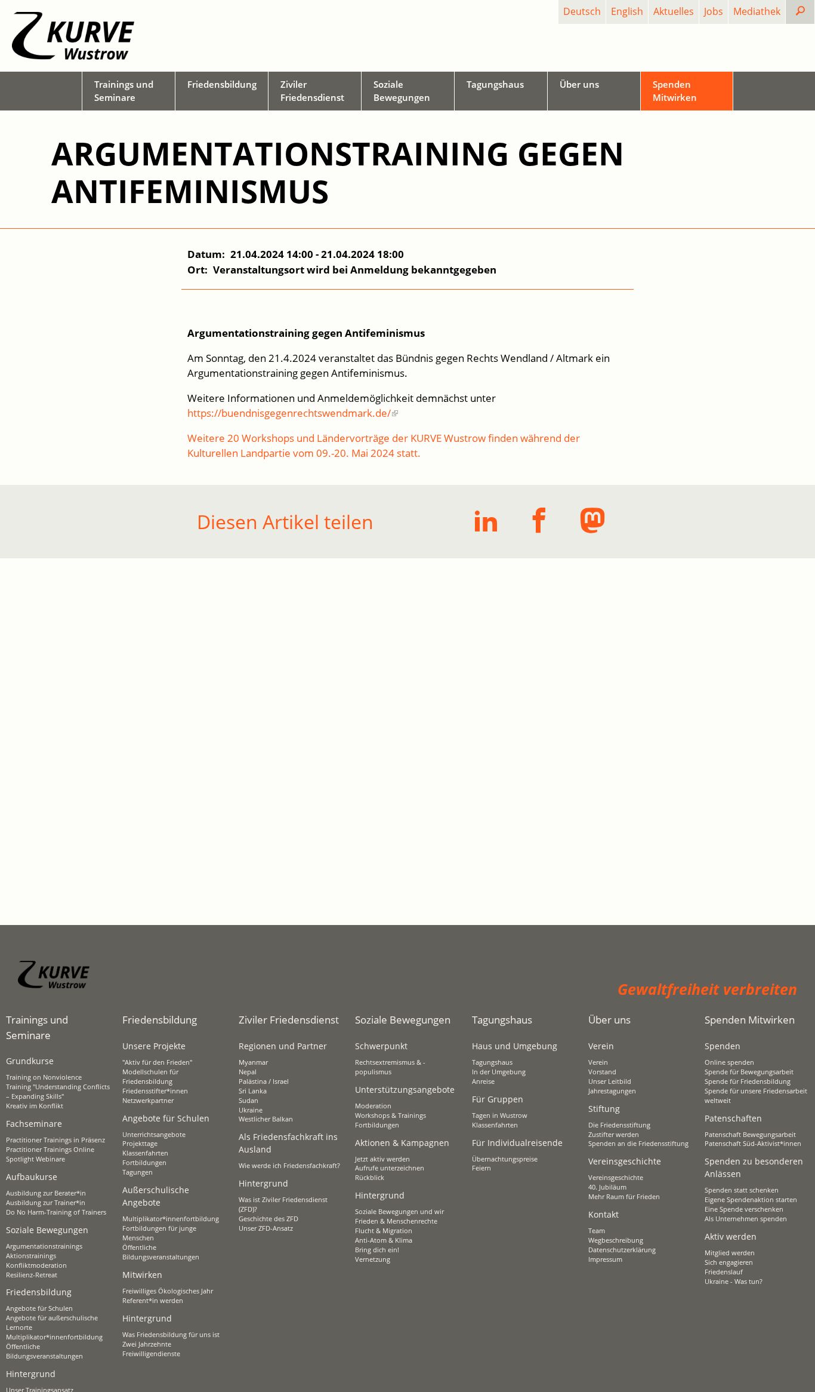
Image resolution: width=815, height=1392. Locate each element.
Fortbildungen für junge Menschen (159, 1233)
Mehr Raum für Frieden (624, 1197)
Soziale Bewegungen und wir (399, 1211)
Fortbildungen (144, 1163)
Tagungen (137, 1172)
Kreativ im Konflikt (34, 1106)
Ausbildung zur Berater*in (46, 1193)
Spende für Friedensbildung (748, 1081)
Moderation (373, 1106)
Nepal (248, 1072)
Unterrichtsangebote (154, 1134)
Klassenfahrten (145, 1153)
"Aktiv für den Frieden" (157, 1062)
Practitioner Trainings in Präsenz (55, 1140)
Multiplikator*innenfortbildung (54, 1337)
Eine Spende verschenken (744, 1209)
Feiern (481, 1168)
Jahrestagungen (612, 1091)
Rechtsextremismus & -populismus (390, 1067)
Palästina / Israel (264, 1081)
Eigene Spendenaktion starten (751, 1200)
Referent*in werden (152, 1300)
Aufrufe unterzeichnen (389, 1168)
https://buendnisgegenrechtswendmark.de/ (289, 413)
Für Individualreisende (517, 1142)
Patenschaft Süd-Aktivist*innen (753, 1143)
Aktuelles (673, 11)
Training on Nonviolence (44, 1077)
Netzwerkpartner (148, 1100)
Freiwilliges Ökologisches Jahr (167, 1291)
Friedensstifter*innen (155, 1091)
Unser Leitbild (609, 1081)
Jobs (713, 11)
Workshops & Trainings (390, 1115)
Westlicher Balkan (266, 1119)
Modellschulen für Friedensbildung (150, 1077)
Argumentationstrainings (44, 1246)
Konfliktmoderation (36, 1265)
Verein (598, 1062)
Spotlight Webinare (35, 1159)
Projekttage (140, 1143)
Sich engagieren (729, 1262)
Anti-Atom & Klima (383, 1240)
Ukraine (251, 1110)
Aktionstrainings (31, 1256)
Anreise (483, 1081)
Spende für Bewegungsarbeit (749, 1072)
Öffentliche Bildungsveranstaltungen (44, 1351)
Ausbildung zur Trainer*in (45, 1203)
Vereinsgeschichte (615, 1177)
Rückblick (369, 1177)
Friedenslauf (724, 1272)
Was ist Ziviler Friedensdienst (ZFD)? (283, 1204)
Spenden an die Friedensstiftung (638, 1143)
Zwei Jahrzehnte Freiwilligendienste (151, 1349)
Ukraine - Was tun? (733, 1281)
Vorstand (602, 1072)
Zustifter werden (613, 1134)
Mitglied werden (730, 1253)
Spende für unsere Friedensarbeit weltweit (756, 1096)
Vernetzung (372, 1259)
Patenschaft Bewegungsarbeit (750, 1134)
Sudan (248, 1100)
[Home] (73, 36)
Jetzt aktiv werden (382, 1159)
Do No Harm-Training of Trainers (56, 1212)
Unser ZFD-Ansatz (266, 1228)
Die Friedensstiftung (619, 1125)
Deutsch (582, 11)
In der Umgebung (499, 1072)
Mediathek (756, 11)
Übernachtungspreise (505, 1159)
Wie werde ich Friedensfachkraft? (289, 1165)
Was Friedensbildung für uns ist (171, 1334)
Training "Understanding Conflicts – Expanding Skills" (58, 1092)
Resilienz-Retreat (31, 1275)
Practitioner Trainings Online (50, 1149)
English (627, 11)
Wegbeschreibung (615, 1240)
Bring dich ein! (377, 1250)
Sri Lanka (253, 1091)
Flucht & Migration (383, 1231)
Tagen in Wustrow (499, 1115)
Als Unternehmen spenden (746, 1219)
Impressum (605, 1259)
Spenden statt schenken (742, 1190)
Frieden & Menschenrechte (396, 1221)
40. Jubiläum (607, 1187)
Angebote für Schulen (39, 1308)
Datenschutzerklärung (622, 1250)
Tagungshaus (492, 1062)
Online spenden (729, 1062)
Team (596, 1231)
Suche (810, 11)
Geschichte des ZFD (268, 1219)
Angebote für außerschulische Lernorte (52, 1323)
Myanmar (253, 1062)
